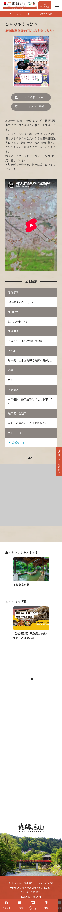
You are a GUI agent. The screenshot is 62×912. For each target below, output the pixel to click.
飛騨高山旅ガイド (20, 5)
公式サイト (18, 442)
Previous (9, 569)
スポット (7, 907)
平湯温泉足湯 (21, 585)
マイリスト (45, 6)
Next (53, 569)
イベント (27, 13)
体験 (46, 907)
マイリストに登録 (33, 106)
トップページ (12, 13)
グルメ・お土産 (33, 907)
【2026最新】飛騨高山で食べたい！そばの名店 (30, 636)
